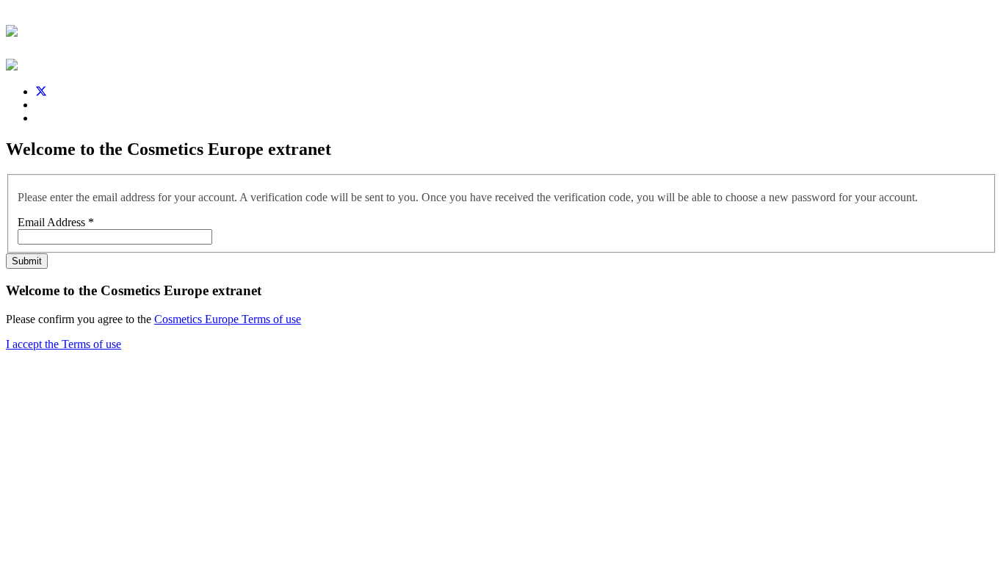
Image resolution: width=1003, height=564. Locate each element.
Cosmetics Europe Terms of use (227, 319)
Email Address (56, 222)
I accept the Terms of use (63, 344)
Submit (27, 261)
